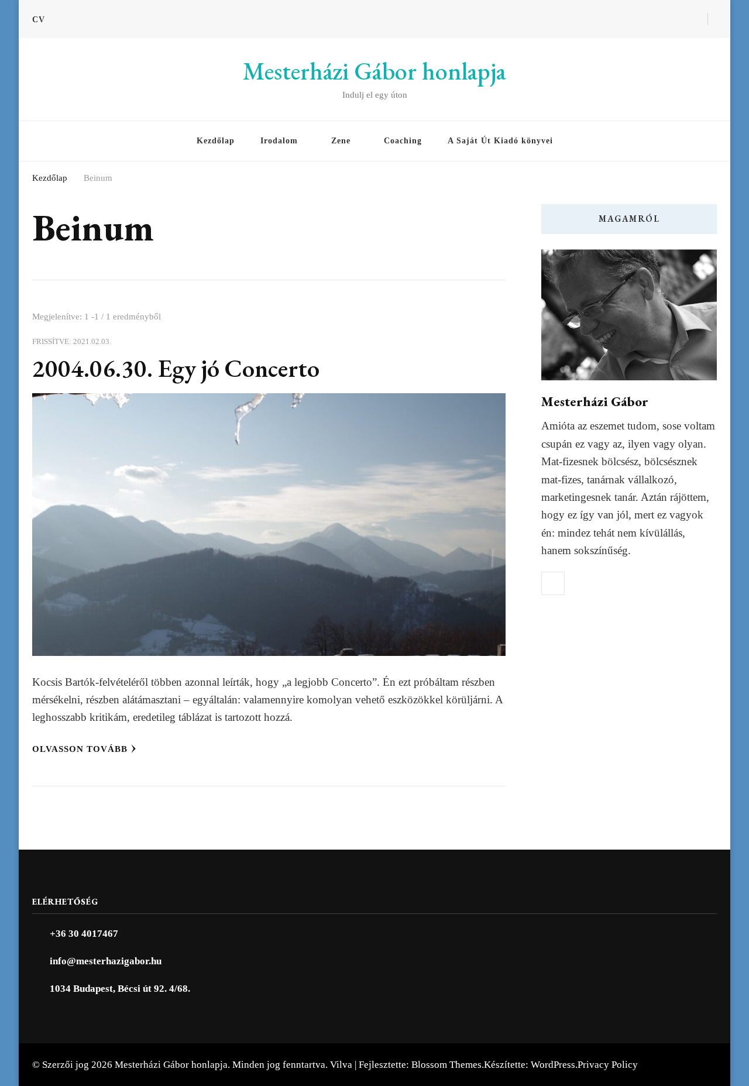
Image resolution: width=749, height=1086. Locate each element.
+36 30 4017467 (84, 933)
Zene (341, 140)
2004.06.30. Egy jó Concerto (175, 368)
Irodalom (279, 140)
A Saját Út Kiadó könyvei (500, 140)
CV (38, 19)
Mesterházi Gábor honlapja (374, 71)
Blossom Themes (446, 1064)
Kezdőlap (216, 140)
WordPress (553, 1064)
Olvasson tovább (80, 749)
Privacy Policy (608, 1064)
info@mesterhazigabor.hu (106, 961)
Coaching (403, 140)
